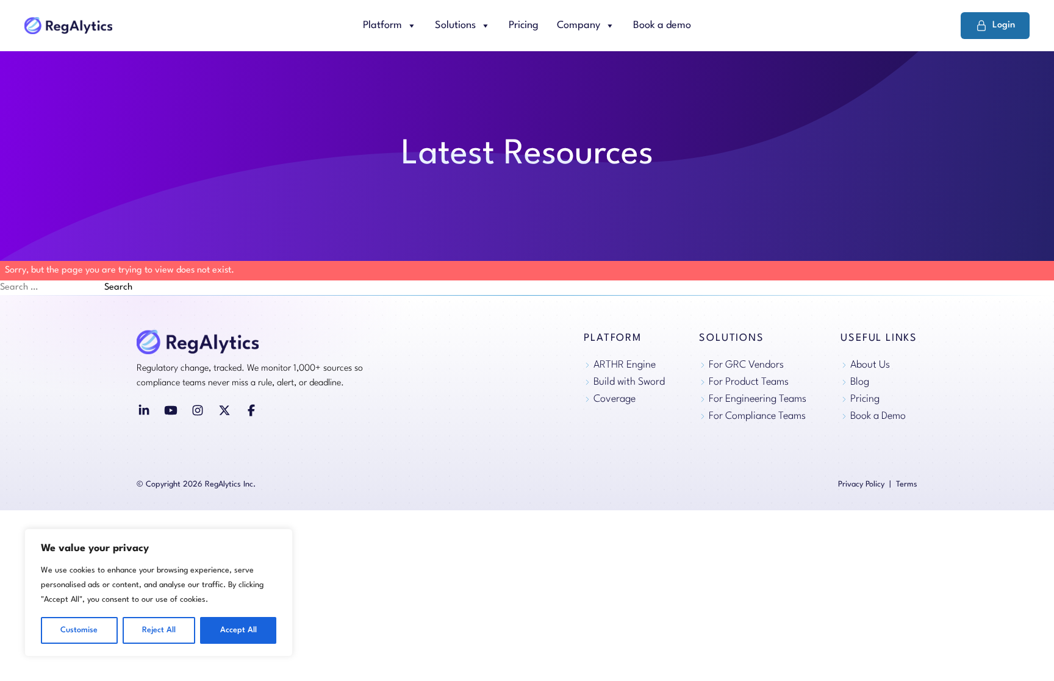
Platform (382, 25)
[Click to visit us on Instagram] (197, 410)
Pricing (524, 25)
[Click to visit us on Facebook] (251, 410)
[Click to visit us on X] (224, 410)
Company (578, 25)
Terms (906, 484)
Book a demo (662, 25)
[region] (158, 593)
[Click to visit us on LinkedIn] (144, 410)
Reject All (159, 630)
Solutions (455, 25)
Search (118, 287)
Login (1003, 25)
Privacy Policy (861, 484)
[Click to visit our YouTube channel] (170, 410)
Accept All (238, 630)
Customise (79, 630)
